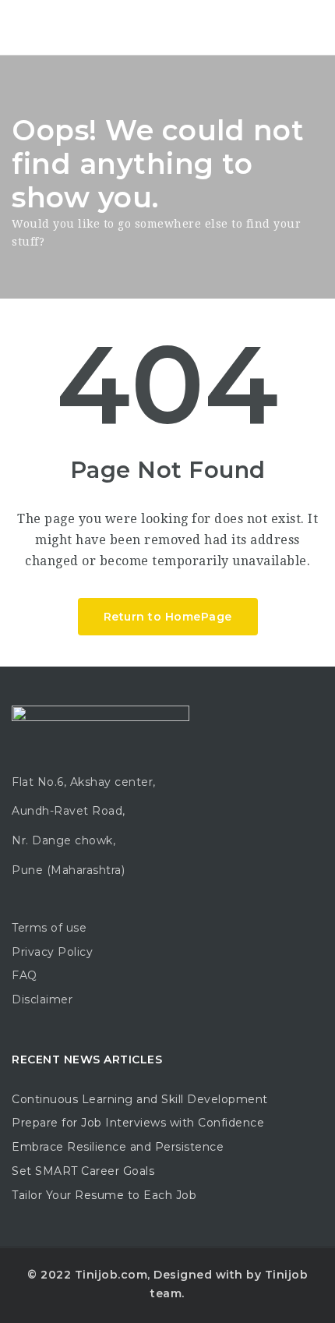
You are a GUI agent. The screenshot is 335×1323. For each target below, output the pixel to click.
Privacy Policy (52, 952)
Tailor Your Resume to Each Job (104, 1195)
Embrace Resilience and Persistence (118, 1147)
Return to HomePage (168, 617)
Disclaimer (42, 999)
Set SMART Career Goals (83, 1171)
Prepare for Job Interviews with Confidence (138, 1123)
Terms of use (49, 928)
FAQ (24, 975)
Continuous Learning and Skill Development (140, 1099)
